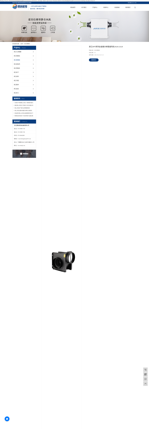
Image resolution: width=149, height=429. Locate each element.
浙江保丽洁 (17, 56)
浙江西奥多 (17, 68)
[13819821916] (145, 370)
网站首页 (72, 7)
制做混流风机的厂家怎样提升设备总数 (24, 115)
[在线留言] (145, 379)
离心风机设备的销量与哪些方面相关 (23, 110)
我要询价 (93, 60)
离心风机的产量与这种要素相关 (22, 108)
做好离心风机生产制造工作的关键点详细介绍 (25, 105)
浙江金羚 (16, 76)
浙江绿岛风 (17, 64)
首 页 (22, 43)
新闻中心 (105, 7)
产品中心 (94, 7)
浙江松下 (16, 72)
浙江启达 (16, 88)
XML (135, 2)
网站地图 (130, 2)
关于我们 (83, 7)
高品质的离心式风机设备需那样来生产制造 (25, 113)
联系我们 (127, 7)
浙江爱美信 (27, 43)
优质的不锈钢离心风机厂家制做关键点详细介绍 (25, 102)
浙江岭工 (16, 93)
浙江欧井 (16, 84)
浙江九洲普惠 (17, 51)
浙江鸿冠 (16, 80)
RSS (133, 2)
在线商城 (116, 7)
